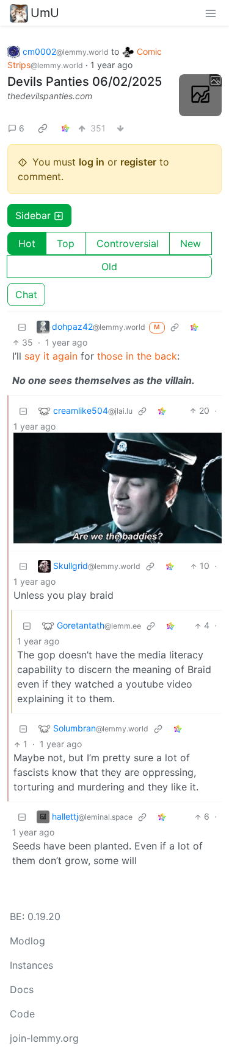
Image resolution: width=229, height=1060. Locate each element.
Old (109, 266)
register (138, 162)
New (190, 243)
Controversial (127, 243)
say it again (51, 356)
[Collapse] (22, 326)
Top (66, 243)
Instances (31, 965)
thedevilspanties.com (49, 96)
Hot (26, 243)
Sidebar (33, 215)
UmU (45, 12)
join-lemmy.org (44, 1038)
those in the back (137, 356)
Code (22, 1014)
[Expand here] (200, 95)
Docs (22, 989)
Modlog (27, 941)
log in (91, 162)
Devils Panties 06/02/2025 (84, 81)
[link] (43, 127)
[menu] (210, 13)
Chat (26, 294)
